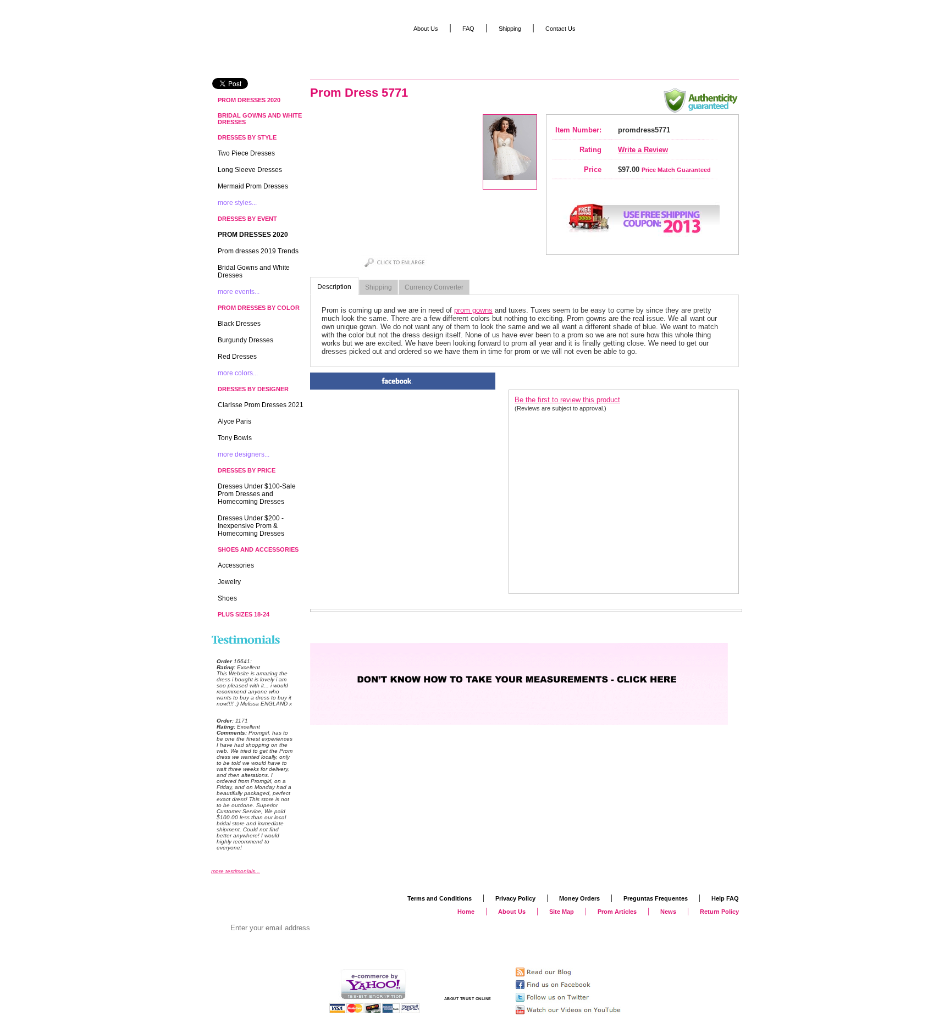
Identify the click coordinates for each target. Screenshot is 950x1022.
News (668, 911)
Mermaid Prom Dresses (253, 186)
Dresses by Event (247, 218)
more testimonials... (235, 871)
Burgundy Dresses (245, 340)
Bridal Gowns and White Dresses (260, 118)
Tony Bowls (235, 438)
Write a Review (643, 150)
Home (465, 911)
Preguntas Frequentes (655, 898)
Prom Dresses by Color (259, 307)
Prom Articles (617, 911)
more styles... (237, 203)
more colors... (238, 373)
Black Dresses (239, 323)
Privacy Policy (515, 898)
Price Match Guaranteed (676, 169)
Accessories (236, 565)
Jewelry (229, 582)
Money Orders (579, 898)
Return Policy (719, 911)
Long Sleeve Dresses (250, 170)
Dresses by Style (247, 137)
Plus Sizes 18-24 (243, 614)
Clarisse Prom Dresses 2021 (260, 405)
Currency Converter (434, 287)
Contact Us (560, 28)
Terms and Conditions (439, 898)
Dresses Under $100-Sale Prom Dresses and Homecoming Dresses (257, 494)
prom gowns (473, 310)
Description (334, 287)
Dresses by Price (246, 470)
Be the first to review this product (567, 400)
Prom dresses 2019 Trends (258, 251)
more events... (238, 292)
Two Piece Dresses (246, 153)
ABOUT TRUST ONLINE (467, 999)
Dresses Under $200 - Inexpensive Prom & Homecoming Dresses (251, 525)
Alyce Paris (234, 421)
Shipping (378, 287)
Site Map (561, 911)
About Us (425, 28)
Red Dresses (237, 356)
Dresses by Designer (253, 389)
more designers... (243, 454)
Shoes (227, 598)
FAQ (468, 28)
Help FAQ (725, 898)
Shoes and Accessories (258, 549)
